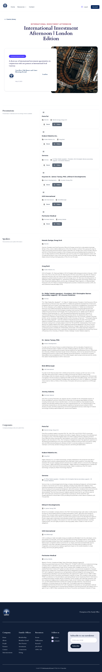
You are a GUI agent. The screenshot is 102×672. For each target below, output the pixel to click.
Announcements (7, 653)
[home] (5, 4)
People (4, 644)
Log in (86, 7)
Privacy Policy (64, 668)
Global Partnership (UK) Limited (48, 668)
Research (38, 644)
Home (13, 7)
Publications (39, 640)
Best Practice (23, 644)
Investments (22, 647)
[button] (22, 7)
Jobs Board (38, 647)
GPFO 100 (38, 650)
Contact (31, 7)
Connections (22, 650)
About (4, 640)
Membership (22, 637)
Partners (4, 647)
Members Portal (24, 640)
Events (37, 637)
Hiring (21, 653)
